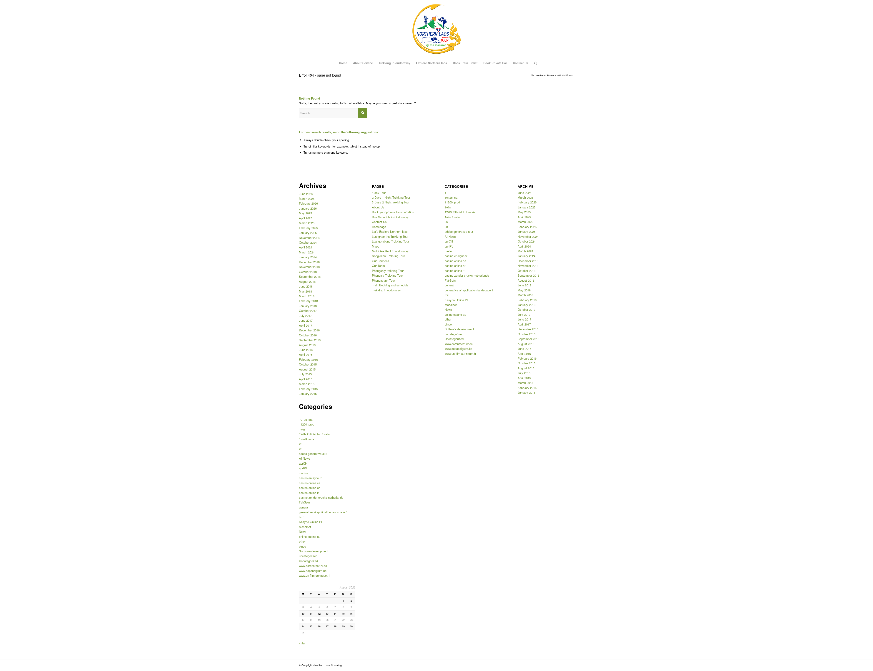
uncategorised (308, 556)
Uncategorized (308, 561)
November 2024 (309, 237)
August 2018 (307, 281)
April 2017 (305, 325)
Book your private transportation (393, 212)
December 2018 (309, 262)
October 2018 (308, 272)
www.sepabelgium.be (312, 570)
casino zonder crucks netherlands (321, 497)
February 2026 (308, 203)
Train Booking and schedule (390, 285)
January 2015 (308, 393)
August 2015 (307, 369)
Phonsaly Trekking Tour (387, 275)
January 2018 (308, 306)
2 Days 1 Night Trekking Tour (391, 197)
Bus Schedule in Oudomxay (390, 217)
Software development (313, 551)
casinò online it (309, 493)
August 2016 (307, 345)
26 (300, 444)
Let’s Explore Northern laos (390, 231)
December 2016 (309, 330)
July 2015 (305, 374)
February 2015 (308, 389)
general (304, 507)
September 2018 (310, 276)
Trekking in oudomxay (386, 290)
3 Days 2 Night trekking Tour (390, 202)
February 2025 (308, 228)
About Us (378, 207)
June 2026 (306, 194)
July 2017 (305, 315)
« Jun (302, 643)
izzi (301, 517)
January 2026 (308, 208)
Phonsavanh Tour (383, 280)
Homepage (379, 227)
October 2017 (308, 310)
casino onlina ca (309, 483)
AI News (304, 458)
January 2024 (308, 257)
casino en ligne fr (310, 478)
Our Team (378, 265)
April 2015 (305, 379)
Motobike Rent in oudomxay (390, 251)
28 (300, 449)
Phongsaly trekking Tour (388, 270)
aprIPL (303, 468)
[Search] (534, 63)
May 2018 (305, 291)
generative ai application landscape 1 (323, 512)
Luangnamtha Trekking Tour (390, 236)
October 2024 (308, 242)
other (302, 541)
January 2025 (308, 232)
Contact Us (379, 222)
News (302, 531)
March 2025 (306, 223)
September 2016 (310, 340)
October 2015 (308, 364)
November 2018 (309, 267)
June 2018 (306, 286)
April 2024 (305, 247)
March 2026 (306, 198)
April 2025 (305, 218)
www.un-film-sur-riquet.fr (314, 575)
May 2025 (305, 213)
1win (302, 429)
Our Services (380, 261)
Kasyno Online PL (311, 522)
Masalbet (305, 527)
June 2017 (306, 320)
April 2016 (305, 354)
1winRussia (306, 439)
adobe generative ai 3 (313, 453)
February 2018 (308, 301)
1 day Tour (379, 192)
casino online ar (309, 488)
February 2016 (308, 359)
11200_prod (306, 424)
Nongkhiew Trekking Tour (388, 256)
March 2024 (306, 252)
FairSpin (304, 502)
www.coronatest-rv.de (313, 565)
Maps (375, 246)
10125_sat (306, 419)
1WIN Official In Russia (314, 434)
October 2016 (308, 335)
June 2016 (306, 350)
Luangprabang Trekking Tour (390, 241)
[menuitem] (343, 63)
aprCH (303, 463)
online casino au (309, 536)
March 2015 (306, 384)
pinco (302, 546)
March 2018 (306, 296)
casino (303, 473)
